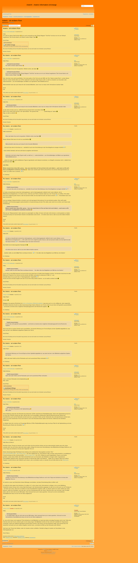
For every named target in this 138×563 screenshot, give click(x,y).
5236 (79, 37)
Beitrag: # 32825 (6, 263)
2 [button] (93, 25)
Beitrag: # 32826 (6, 294)
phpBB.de (54, 552)
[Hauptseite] (15, 7)
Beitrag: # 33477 (6, 508)
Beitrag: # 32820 (6, 129)
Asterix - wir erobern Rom (12, 21)
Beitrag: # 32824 (6, 231)
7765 (79, 513)
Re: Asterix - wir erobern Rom (12, 55)
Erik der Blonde (25, 92)
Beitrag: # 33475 (6, 470)
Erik (9, 22)
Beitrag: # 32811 (6, 99)
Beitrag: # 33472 (6, 440)
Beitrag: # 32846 (6, 346)
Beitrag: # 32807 (6, 58)
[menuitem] (10, 14)
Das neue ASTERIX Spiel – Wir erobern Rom (14, 453)
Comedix (76, 510)
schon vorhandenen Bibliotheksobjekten (33, 303)
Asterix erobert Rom (30, 455)
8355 (79, 63)
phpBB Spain (49, 550)
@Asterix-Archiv (9, 537)
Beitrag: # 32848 (6, 368)
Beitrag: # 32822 (6, 181)
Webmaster (66, 460)
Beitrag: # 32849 (6, 401)
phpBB (44, 549)
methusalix (76, 34)
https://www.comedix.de (19, 536)
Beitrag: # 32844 (6, 316)
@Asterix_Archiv (21, 537)
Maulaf (12, 22)
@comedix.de (32, 537)
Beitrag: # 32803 (6, 31)
